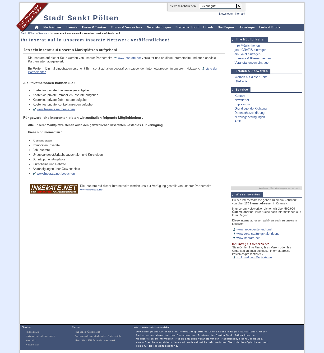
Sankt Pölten (28, 33)
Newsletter (226, 13)
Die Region (226, 27)
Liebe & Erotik (269, 27)
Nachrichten (52, 27)
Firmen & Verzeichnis (126, 27)
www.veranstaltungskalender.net (258, 233)
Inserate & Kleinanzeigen (253, 58)
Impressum (242, 104)
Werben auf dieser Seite (251, 77)
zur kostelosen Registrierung (254, 257)
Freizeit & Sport (187, 27)
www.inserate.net (129, 58)
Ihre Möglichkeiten (247, 45)
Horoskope (247, 27)
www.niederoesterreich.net (254, 229)
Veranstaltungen (159, 27)
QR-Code (241, 81)
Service (42, 33)
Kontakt (240, 13)
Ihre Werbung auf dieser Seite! (285, 188)
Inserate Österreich (88, 332)
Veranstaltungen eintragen (252, 62)
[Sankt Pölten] (32, 31)
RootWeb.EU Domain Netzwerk (95, 340)
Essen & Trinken (94, 27)
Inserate (71, 27)
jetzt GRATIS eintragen (250, 50)
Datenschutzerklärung (249, 113)
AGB (238, 121)
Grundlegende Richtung (251, 108)
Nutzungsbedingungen (250, 117)
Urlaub (208, 27)
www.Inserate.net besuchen (56, 109)
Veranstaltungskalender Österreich (98, 336)
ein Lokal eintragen (247, 54)
